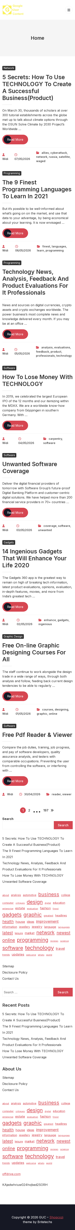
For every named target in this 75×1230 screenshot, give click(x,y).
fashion (45, 908)
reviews (54, 941)
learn (40, 250)
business (48, 894)
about (5, 895)
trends (6, 954)
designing (61, 709)
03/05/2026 (24, 530)
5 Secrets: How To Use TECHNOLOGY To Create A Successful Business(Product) (36, 87)
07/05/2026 (22, 159)
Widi (5, 159)
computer (8, 902)
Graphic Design (13, 636)
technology (64, 355)
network (41, 156)
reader (56, 794)
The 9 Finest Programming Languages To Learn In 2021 (37, 189)
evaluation (32, 908)
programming (55, 250)
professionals (45, 355)
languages (59, 246)
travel (60, 948)
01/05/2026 (23, 713)
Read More (17, 140)
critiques (20, 903)
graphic (42, 713)
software (49, 443)
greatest (48, 915)
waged (40, 161)
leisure (19, 933)
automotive (29, 895)
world (49, 954)
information (9, 927)
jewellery (24, 926)
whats (41, 954)
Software (9, 368)
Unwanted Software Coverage (24, 882)
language (50, 927)
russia (53, 156)
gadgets (63, 620)
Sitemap (8, 966)
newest (63, 932)
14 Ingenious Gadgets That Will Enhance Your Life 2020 (34, 558)
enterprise (7, 908)
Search (7, 819)
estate (20, 908)
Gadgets (9, 542)
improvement (47, 921)
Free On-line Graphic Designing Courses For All (34, 652)
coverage (50, 525)
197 (45, 810)
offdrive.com (11, 1174)
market (29, 933)
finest (46, 246)
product (56, 351)
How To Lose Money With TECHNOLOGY (37, 380)
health (8, 921)
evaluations (62, 347)
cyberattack (58, 152)
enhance (50, 620)
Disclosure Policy (15, 972)
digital (48, 903)
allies (45, 152)
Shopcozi (56, 1217)
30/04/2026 (32, 794)
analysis (47, 347)
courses (47, 709)
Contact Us (10, 978)
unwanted (45, 530)
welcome (31, 954)
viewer (67, 794)
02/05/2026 (24, 624)
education (59, 902)
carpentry (55, 438)
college (65, 895)
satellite (64, 156)
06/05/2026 (23, 250)
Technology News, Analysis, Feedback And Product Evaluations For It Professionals (35, 282)
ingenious (45, 624)
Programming (12, 173)
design (35, 902)
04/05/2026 (26, 443)
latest (7, 932)
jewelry (37, 927)
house (20, 922)
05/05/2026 (22, 353)
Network (9, 68)
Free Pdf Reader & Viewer (37, 734)
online (53, 713)
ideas (30, 922)
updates (18, 954)
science (64, 941)
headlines (61, 915)
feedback (42, 351)
